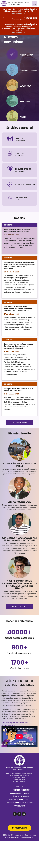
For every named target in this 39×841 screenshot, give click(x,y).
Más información (18, 13)
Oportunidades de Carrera (19, 799)
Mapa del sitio (19, 806)
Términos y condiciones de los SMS (20, 803)
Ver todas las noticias (19, 422)
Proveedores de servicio (20, 790)
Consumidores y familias (19, 793)
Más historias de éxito (20, 606)
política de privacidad (19, 796)
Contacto (19, 787)
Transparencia (21, 828)
